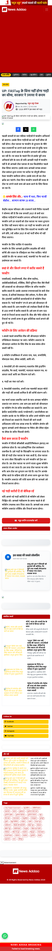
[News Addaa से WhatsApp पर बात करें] (5, 936)
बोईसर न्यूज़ (31, 825)
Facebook (10, 721)
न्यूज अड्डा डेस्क (33, 103)
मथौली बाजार (17, 829)
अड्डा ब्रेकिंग (26, 808)
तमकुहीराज (25, 818)
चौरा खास (7, 818)
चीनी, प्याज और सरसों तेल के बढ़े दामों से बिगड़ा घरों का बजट (36, 624)
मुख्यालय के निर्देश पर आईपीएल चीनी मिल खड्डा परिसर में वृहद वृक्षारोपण (37, 667)
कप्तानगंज (7, 811)
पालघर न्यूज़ (38, 822)
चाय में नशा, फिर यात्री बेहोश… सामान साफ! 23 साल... (25, 199)
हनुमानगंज (7, 839)
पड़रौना (30, 822)
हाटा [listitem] (41, 75)
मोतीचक (7, 832)
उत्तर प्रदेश (5, 84)
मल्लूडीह (26, 829)
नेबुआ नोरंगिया (14, 822)
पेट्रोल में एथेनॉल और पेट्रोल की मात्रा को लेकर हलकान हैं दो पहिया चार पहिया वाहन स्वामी (37, 687)
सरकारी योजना (8, 836)
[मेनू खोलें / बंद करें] (46, 9)
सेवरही (39, 836)
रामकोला (25, 832)
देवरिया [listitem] (24, 75)
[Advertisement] (26, 44)
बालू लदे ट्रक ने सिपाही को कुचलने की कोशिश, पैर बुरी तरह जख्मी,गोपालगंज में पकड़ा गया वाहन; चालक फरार (37, 569)
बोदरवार (39, 825)
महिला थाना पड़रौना (36, 829)
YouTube (10, 736)
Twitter (10, 726)
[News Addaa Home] (14, 9)
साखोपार (25, 836)
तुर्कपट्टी (42, 818)
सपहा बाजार (41, 832)
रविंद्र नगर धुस (16, 832)
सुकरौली (33, 836)
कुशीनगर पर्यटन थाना (32, 811)
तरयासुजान (33, 818)
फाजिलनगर (8, 825)
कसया (14, 811)
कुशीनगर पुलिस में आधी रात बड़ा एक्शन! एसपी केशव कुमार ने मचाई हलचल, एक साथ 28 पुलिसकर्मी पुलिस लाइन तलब (39, 771)
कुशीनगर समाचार (32, 815)
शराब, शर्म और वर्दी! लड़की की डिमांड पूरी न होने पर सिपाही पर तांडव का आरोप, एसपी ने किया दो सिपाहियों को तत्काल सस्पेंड (39, 762)
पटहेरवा (23, 822)
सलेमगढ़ (17, 836)
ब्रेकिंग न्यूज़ (8, 829)
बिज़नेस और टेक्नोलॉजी (19, 825)
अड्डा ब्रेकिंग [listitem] (33, 75)
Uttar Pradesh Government (12, 808)
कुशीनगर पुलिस (8, 815)
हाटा (14, 839)
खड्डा (40, 815)
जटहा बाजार (16, 818)
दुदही (6, 822)
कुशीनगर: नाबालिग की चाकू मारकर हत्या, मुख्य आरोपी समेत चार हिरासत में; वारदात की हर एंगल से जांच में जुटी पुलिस (39, 791)
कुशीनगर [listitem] (16, 75)
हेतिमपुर (20, 839)
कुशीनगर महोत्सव (20, 815)
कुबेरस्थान (21, 811)
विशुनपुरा (32, 832)
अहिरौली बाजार (36, 808)
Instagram (10, 731)
